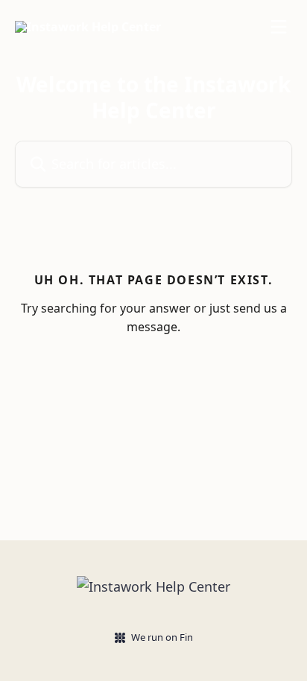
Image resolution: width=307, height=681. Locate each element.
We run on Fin (162, 637)
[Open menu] (278, 27)
